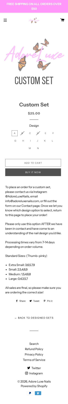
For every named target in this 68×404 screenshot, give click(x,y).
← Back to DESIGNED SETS (34, 317)
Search (34, 344)
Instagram (36, 373)
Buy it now (33, 172)
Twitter (36, 368)
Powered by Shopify (34, 386)
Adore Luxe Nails (39, 381)
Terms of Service (34, 360)
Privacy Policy (34, 354)
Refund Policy (34, 349)
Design (34, 125)
